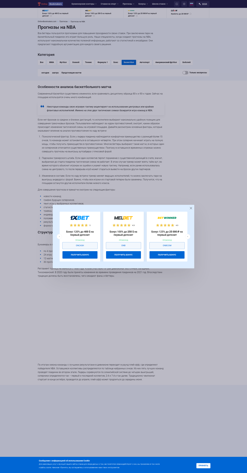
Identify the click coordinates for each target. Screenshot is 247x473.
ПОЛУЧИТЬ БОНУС (80, 255)
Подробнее (126, 467)
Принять (203, 465)
